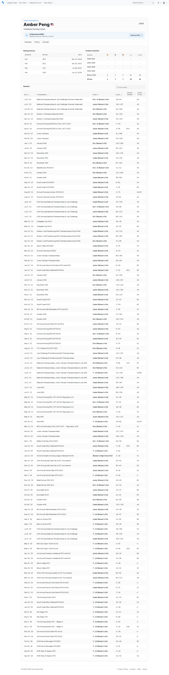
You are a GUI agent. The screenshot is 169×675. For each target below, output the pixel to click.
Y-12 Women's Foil (100, 529)
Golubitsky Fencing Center (34, 29)
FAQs (139, 669)
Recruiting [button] (48, 3)
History (37, 42)
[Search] (153, 2)
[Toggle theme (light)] (159, 3)
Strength (46, 42)
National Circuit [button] (35, 3)
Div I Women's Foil (100, 109)
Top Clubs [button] (22, 3)
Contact (132, 669)
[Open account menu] (164, 3)
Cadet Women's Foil (100, 134)
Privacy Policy (123, 669)
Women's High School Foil (102, 456)
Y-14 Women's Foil (100, 373)
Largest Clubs (12, 3)
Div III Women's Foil (100, 363)
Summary (28, 42)
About (144, 669)
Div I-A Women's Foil (101, 99)
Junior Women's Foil (100, 104)
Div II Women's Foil (100, 343)
